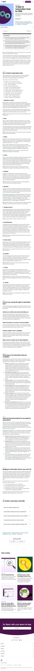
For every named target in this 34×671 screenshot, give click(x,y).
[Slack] (3, 2)
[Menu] (32, 1)
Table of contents (4, 27)
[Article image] (25, 564)
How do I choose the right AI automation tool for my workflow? (16, 515)
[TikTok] (21, 640)
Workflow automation (19, 21)
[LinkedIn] (12, 640)
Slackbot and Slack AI (16, 532)
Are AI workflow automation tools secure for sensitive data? (15, 511)
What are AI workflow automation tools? (11, 507)
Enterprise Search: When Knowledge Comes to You (24, 575)
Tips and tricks (24, 24)
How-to (9, 533)
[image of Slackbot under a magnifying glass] (9, 564)
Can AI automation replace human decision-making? (14, 520)
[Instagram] (14, 640)
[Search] (23, 1)
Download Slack (3, 662)
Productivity (17, 5)
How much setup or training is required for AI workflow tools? (15, 524)
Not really (21, 541)
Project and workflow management (23, 22)
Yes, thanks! (13, 541)
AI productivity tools (23, 55)
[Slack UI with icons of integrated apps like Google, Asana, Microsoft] (9, 592)
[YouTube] (19, 640)
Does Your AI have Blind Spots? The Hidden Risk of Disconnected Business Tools (8, 605)
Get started (28, 1)
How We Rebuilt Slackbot (7, 575)
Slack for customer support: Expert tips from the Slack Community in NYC (24, 605)
